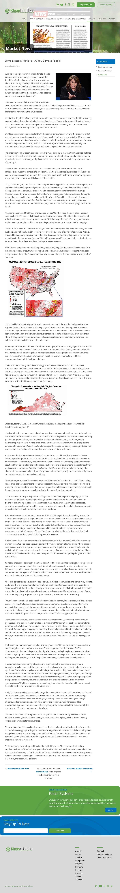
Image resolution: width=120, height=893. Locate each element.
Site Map (79, 879)
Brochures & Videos (105, 67)
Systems (79, 866)
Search (78, 876)
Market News (102, 75)
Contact (100, 851)
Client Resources (106, 5)
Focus (78, 854)
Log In (111, 810)
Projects (78, 863)
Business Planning (104, 71)
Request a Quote (86, 5)
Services (79, 857)
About (78, 851)
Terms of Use (28, 886)
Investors (79, 873)
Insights (78, 870)
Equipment (80, 860)
